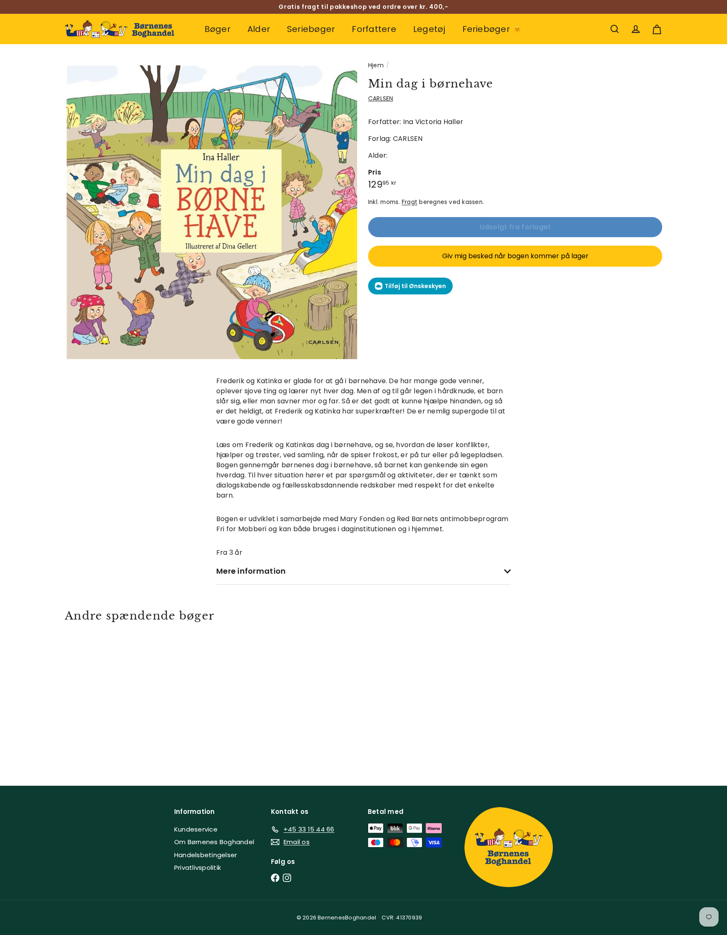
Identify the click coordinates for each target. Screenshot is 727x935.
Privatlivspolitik (197, 867)
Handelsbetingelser (205, 854)
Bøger (217, 29)
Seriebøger (311, 29)
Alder (258, 29)
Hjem (376, 65)
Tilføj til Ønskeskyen (415, 286)
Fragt (409, 202)
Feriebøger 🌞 (492, 29)
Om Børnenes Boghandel (214, 841)
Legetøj (429, 29)
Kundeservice (196, 829)
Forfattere (374, 29)
